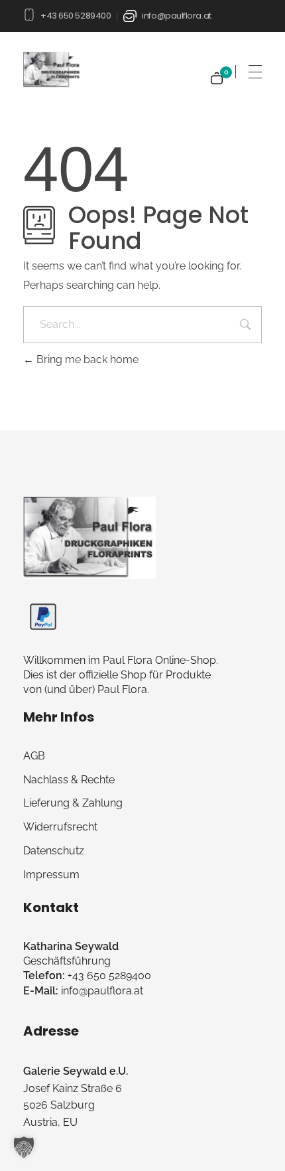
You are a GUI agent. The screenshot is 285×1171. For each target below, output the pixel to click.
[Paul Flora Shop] (89, 538)
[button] (24, 1147)
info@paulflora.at (176, 15)
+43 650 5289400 (75, 15)
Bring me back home (86, 359)
